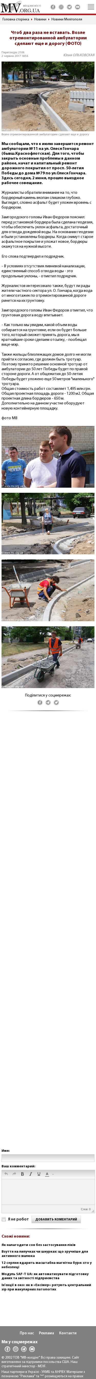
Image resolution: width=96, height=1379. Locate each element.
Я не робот (18, 1219)
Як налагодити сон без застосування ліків (39, 1245)
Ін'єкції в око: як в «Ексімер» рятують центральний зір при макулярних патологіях (46, 1287)
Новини (40, 19)
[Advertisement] (48, 935)
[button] (6, 1174)
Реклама (46, 1333)
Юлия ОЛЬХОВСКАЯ (78, 55)
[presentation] (6, 1174)
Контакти (68, 1333)
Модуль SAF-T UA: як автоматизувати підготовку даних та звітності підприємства (45, 1276)
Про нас (27, 1333)
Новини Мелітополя (66, 19)
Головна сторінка (16, 19)
